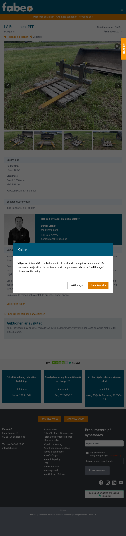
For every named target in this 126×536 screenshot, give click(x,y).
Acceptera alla (98, 285)
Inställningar (76, 285)
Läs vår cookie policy (29, 271)
